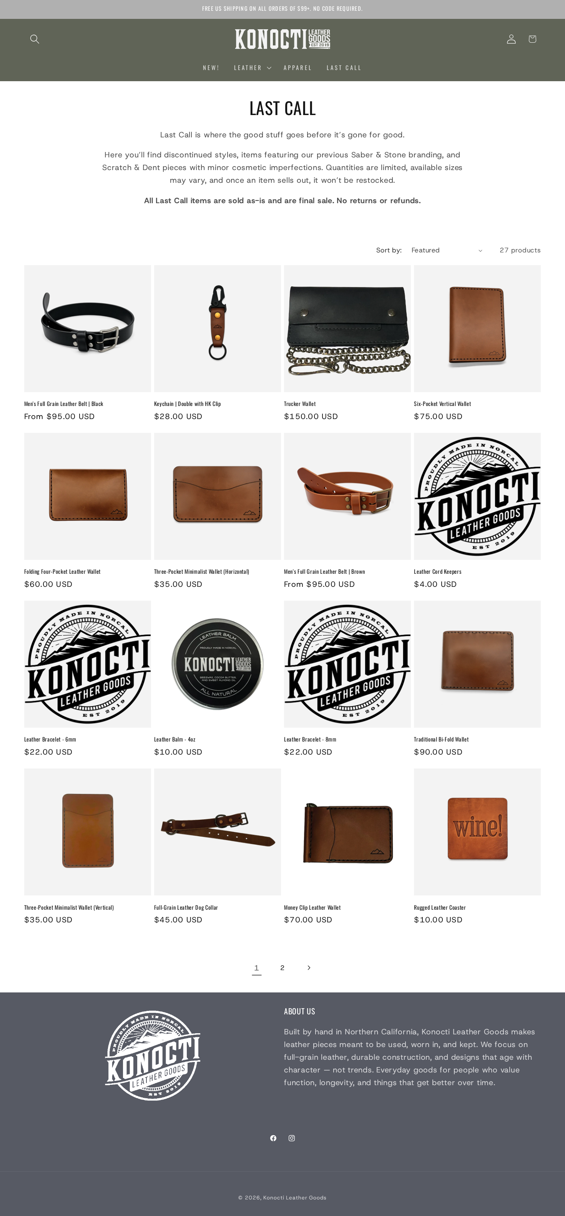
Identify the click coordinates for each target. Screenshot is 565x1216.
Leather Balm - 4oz (175, 739)
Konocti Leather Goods (294, 1197)
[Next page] (308, 968)
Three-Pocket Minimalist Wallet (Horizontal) (201, 571)
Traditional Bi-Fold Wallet (441, 739)
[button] (34, 39)
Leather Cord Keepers (437, 571)
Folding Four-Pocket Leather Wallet (62, 571)
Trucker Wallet (300, 404)
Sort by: (389, 250)
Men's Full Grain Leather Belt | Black (63, 404)
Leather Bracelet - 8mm (310, 739)
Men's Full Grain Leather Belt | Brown (324, 571)
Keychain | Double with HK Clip (187, 404)
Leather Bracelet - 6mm (50, 739)
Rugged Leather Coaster (440, 907)
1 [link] (256, 968)
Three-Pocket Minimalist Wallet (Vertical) (69, 907)
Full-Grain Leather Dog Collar (186, 907)
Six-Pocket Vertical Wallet (442, 404)
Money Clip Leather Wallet (312, 907)
